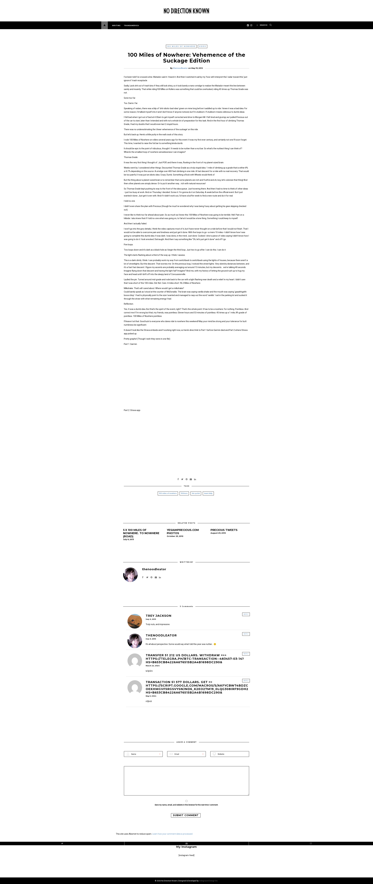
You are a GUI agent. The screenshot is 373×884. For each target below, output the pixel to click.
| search (262, 25)
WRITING (116, 26)
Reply (246, 614)
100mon (184, 493)
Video (202, 46)
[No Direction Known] (186, 10)
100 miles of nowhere (168, 493)
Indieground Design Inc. (208, 881)
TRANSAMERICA (131, 26)
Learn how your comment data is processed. (172, 834)
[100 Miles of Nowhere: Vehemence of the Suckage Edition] (182, 479)
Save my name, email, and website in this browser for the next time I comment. (186, 805)
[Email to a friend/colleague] (190, 479)
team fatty (208, 493)
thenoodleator (180, 68)
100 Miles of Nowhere (181, 46)
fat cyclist (196, 493)
